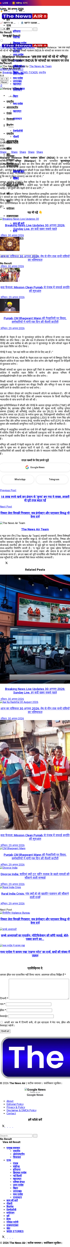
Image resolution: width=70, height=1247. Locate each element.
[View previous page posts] (1, 331)
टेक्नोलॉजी (18, 130)
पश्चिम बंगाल (19, 1181)
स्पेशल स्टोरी (12, 1222)
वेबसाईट (4, 1016)
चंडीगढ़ (16, 37)
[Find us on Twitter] (2, 1126)
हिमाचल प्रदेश (19, 1172)
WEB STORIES (15, 1231)
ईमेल (3, 1010)
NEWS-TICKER (29, 72)
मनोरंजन (10, 208)
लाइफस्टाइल (12, 215)
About (10, 1101)
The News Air (7, 47)
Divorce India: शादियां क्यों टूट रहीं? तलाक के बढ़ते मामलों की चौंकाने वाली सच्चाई (35, 876)
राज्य (9, 36)
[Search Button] (1, 26)
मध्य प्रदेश (18, 103)
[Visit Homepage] (24, 19)
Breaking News (26, 47)
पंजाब (9, 113)
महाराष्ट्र (17, 111)
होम (8, 19)
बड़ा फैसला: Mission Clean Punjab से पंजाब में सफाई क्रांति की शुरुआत (35, 289)
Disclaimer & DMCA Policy (21, 1110)
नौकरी (16, 136)
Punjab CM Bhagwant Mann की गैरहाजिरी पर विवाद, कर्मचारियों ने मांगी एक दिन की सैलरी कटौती (35, 320)
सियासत (10, 156)
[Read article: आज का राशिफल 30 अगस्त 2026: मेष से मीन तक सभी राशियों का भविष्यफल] (35, 244)
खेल (8, 1228)
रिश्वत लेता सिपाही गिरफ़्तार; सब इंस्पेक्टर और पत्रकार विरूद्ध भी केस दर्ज (35, 921)
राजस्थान (17, 118)
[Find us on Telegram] (9, 1126)
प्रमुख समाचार (13, 1147)
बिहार (15, 96)
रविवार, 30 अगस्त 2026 (12, 235)
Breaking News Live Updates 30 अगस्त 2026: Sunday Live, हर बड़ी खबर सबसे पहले (35, 227)
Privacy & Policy (16, 1107)
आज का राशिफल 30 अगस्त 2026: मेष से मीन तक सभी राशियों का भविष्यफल (35, 258)
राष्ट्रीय (10, 133)
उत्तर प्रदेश (18, 1184)
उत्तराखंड (17, 81)
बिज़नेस (10, 1206)
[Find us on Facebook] (6, 1126)
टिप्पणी (4, 998)
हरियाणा (17, 31)
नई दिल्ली (17, 1175)
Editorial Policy (15, 1104)
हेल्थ (15, 230)
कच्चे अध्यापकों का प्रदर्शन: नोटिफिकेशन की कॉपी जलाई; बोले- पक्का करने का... (35, 937)
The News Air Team (40, 66)
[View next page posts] (4, 331)
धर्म (8, 1215)
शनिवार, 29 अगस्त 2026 (12, 297)
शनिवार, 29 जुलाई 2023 (11, 69)
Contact (11, 1113)
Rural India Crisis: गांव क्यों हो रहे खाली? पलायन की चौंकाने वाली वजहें (35, 895)
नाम (2, 1004)
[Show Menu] (1, 35)
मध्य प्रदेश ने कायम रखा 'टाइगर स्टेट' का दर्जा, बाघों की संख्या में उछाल (35, 953)
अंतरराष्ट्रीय (12, 107)
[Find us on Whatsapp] (11, 1126)
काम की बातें (18, 223)
